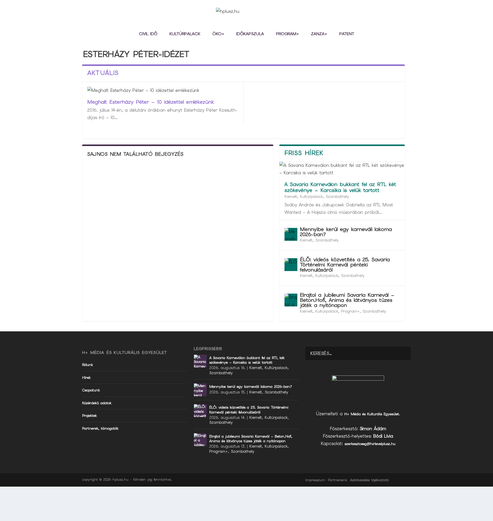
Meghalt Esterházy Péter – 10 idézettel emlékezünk (150, 102)
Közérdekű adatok (96, 403)
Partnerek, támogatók (100, 428)
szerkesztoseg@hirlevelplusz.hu (370, 443)
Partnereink (337, 480)
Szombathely (337, 196)
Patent (346, 34)
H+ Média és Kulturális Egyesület (371, 414)
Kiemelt (291, 196)
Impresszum (315, 480)
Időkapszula (250, 34)
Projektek (89, 415)
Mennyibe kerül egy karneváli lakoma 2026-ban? (346, 232)
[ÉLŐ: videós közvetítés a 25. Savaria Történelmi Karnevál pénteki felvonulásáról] (291, 264)
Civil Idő (148, 34)
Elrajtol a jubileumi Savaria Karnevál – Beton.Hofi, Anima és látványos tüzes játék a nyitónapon (347, 300)
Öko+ (218, 34)
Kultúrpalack (184, 34)
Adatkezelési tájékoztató (369, 480)
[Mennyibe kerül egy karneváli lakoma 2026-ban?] (291, 234)
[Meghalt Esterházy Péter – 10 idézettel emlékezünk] (162, 90)
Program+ (287, 34)
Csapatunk (91, 390)
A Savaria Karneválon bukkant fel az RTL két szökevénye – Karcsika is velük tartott (340, 187)
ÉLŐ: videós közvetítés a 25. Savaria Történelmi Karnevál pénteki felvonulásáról (345, 264)
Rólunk (87, 364)
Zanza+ (319, 34)
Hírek (86, 377)
